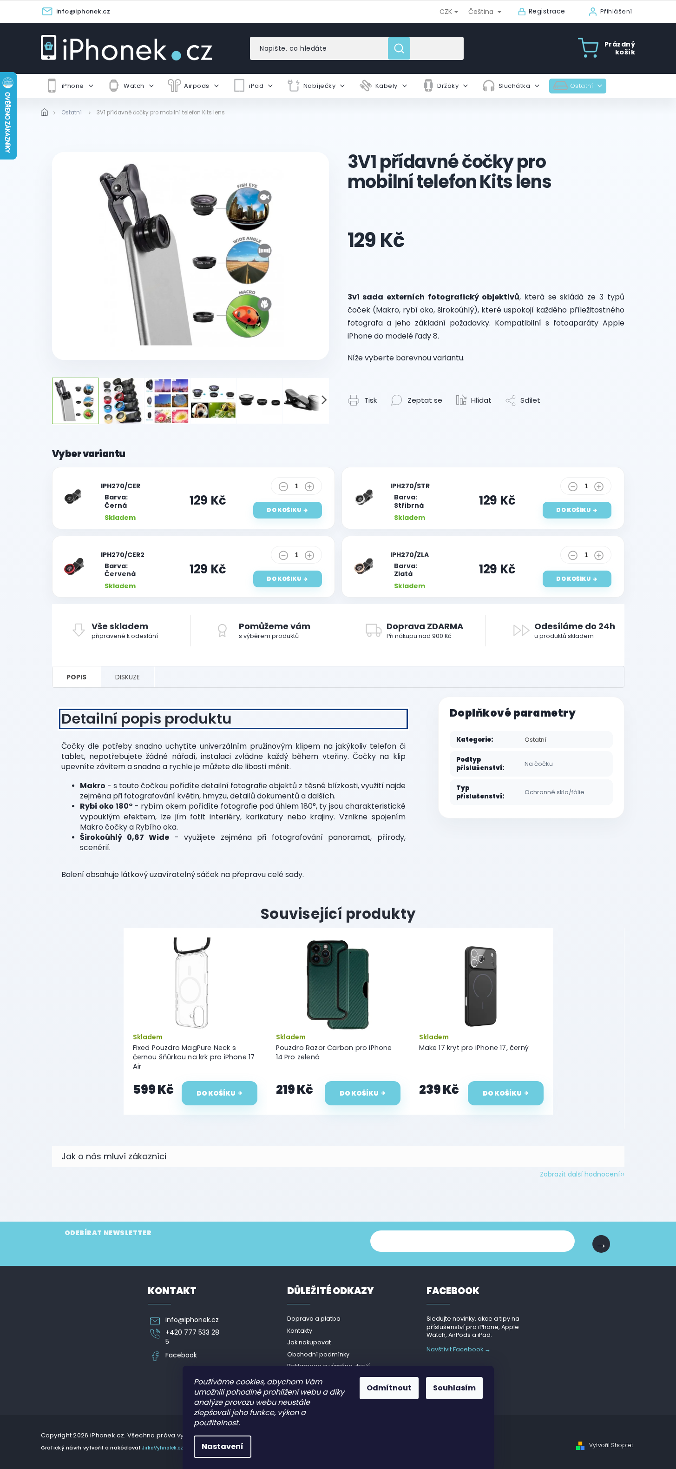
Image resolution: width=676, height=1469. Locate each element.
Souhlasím (454, 1388)
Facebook (181, 1355)
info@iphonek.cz (192, 1320)
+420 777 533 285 (192, 1337)
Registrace (547, 11)
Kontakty (299, 1331)
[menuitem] (69, 86)
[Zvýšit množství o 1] (309, 488)
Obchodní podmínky (318, 1354)
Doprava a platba (314, 1319)
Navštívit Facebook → (459, 1349)
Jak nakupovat (309, 1342)
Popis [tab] (76, 677)
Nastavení (222, 1446)
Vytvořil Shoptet (611, 1445)
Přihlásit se (601, 1244)
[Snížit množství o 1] (283, 488)
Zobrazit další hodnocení (580, 1174)
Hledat (402, 48)
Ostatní (535, 739)
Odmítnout (389, 1388)
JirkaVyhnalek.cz (162, 1448)
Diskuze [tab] (127, 677)
